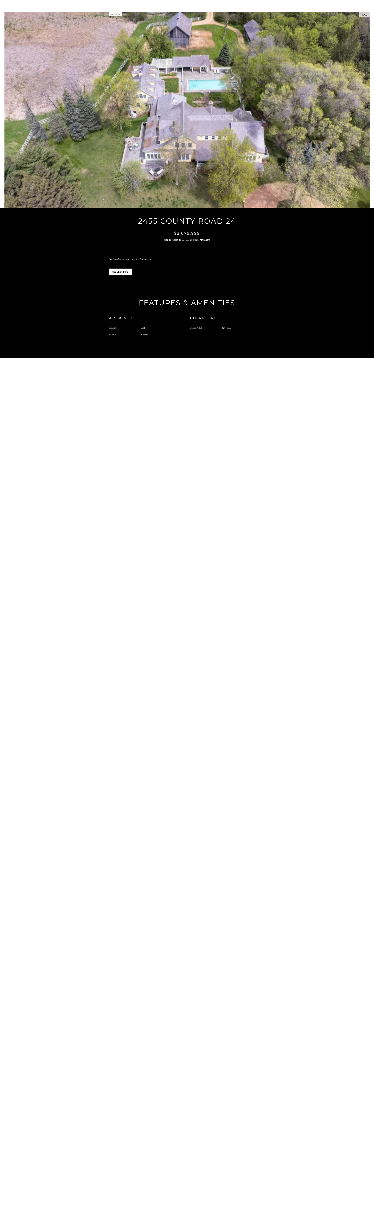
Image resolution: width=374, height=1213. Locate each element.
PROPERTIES (214, 9)
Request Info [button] (120, 272)
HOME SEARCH (233, 9)
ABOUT (197, 9)
